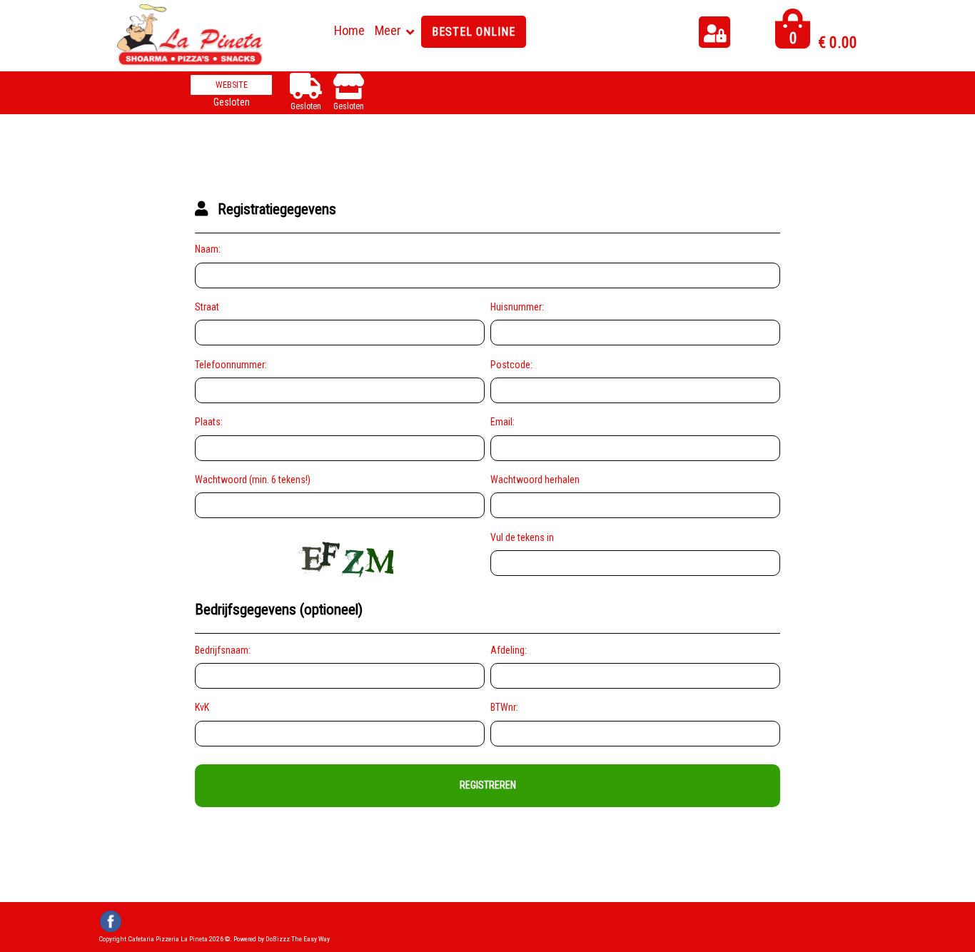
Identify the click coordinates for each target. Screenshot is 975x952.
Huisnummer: (517, 307)
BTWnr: (504, 707)
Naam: (208, 249)
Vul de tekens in (522, 537)
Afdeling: (508, 650)
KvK (202, 707)
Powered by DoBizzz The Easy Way (281, 939)
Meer (388, 30)
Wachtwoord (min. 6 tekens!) (252, 479)
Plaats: (209, 421)
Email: (502, 421)
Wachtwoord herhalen (535, 479)
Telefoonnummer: (231, 364)
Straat (207, 307)
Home (349, 30)
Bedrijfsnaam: (223, 650)
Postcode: (511, 364)
